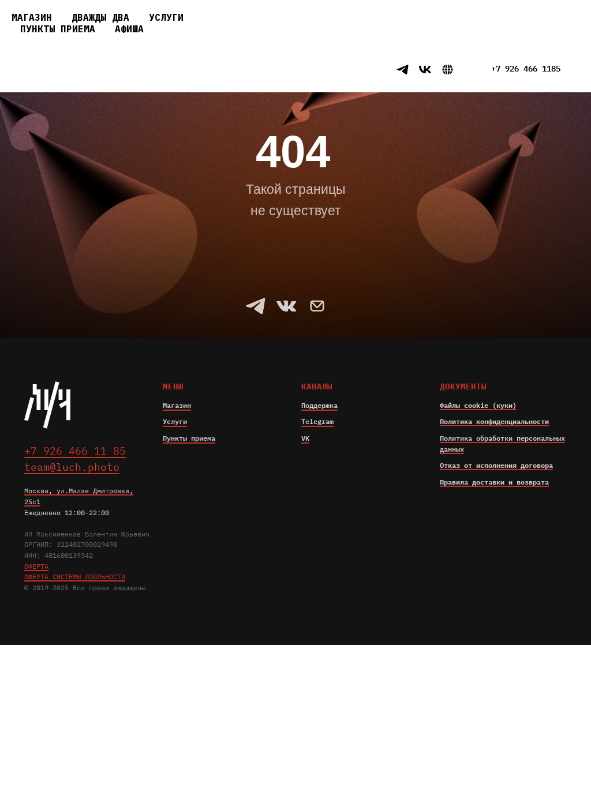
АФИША (129, 29)
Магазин (177, 405)
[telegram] (402, 69)
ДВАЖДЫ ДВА (100, 17)
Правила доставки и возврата (494, 482)
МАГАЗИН (32, 17)
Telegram (317, 421)
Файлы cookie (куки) (478, 405)
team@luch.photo (71, 467)
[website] (380, 69)
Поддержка (319, 405)
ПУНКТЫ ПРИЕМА (57, 29)
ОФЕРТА (36, 566)
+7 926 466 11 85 (310, 69)
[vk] (425, 69)
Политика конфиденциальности (494, 421)
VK (305, 438)
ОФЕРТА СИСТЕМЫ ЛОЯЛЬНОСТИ (74, 576)
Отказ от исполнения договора (496, 465)
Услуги (175, 421)
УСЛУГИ (166, 17)
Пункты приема (189, 438)
